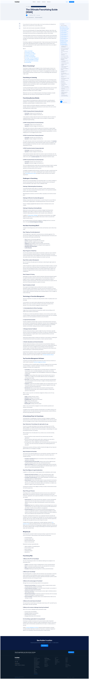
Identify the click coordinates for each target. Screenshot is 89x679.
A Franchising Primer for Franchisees (31, 60)
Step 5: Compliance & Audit (65, 57)
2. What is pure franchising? (64, 86)
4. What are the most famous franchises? (65, 90)
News (55, 664)
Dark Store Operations (37, 658)
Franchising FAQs (28, 62)
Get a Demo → (44, 645)
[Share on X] (20, 26)
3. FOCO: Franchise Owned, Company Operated (64, 34)
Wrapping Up (62, 81)
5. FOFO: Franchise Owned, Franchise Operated (64, 38)
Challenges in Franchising (29, 55)
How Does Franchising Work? (30, 56)
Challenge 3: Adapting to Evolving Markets (64, 46)
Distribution (46, 666)
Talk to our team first (71, 653)
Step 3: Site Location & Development (64, 54)
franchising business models (30, 173)
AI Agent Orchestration (47, 659)
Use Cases (56, 660)
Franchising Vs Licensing (29, 52)
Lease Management (36, 664)
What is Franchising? (28, 50)
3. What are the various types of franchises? (65, 88)
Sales (34, 670)
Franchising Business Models (30, 53)
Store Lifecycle (36, 659)
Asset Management (36, 666)
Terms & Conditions (68, 665)
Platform (34, 1)
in (15, 661)
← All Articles (28, 6)
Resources (48, 1)
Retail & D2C (46, 664)
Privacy (68, 677)
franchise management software (40, 362)
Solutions (38, 1)
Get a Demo (71, 1)
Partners (66, 659)
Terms (70, 677)
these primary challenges (33, 215)
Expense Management (37, 667)
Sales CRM (35, 669)
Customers (43, 1)
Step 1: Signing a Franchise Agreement (64, 50)
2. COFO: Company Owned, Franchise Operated (64, 32)
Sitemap (66, 666)
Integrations (46, 660)
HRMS (34, 668)
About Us (66, 658)
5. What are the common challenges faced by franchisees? (64, 93)
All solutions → (36, 674)
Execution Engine (46, 658)
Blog (55, 658)
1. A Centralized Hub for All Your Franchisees (64, 61)
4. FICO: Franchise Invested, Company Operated (64, 36)
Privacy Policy (67, 664)
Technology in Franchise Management (32, 58)
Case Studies (56, 659)
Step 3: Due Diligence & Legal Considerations (65, 78)
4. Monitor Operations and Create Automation (64, 67)
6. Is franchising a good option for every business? (64, 95)
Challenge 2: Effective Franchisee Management (64, 44)
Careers (66, 660)
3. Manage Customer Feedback (64, 64)
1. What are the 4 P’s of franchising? (64, 85)
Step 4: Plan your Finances (64, 80)
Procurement (35, 660)
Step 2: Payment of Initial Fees (64, 52)
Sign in (67, 1)
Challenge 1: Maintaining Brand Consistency (64, 42)
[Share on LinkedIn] (20, 24)
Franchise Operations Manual (48, 354)
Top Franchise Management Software (32, 59)
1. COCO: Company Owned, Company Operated (64, 30)
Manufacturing (46, 665)
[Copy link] (19, 28)
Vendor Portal (36, 665)
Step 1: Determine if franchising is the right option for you (65, 74)
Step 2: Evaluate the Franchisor (63, 76)
